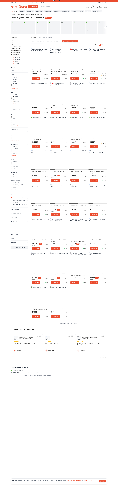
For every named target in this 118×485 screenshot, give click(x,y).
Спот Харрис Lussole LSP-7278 (58, 273)
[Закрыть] (116, 1)
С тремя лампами (15, 44)
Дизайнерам (43, 2)
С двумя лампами (15, 42)
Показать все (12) (14, 125)
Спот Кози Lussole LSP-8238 (96, 104)
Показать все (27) (14, 103)
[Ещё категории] (105, 27)
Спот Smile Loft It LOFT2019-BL (58, 308)
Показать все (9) (14, 205)
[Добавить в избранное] (48, 49)
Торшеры (74, 11)
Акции (15, 11)
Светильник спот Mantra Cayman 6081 (78, 206)
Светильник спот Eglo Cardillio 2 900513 (58, 240)
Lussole (46, 108)
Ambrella (46, 176)
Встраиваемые (65, 11)
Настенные (39, 11)
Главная (13, 14)
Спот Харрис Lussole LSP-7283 (58, 205)
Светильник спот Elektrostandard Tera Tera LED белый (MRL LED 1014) (58, 70)
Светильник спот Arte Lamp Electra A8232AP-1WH (38, 70)
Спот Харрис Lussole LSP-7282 (39, 273)
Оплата (33, 2)
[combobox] (62, 6)
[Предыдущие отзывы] (101, 356)
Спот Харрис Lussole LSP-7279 (39, 239)
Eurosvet (46, 142)
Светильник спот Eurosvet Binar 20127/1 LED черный (97, 172)
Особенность (34, 37)
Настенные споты (15, 54)
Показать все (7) (14, 140)
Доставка (29, 2)
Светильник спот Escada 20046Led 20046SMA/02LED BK (39, 308)
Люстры (22, 11)
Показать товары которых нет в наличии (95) (68, 323)
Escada (85, 244)
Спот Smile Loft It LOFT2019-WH (58, 138)
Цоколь (45, 37)
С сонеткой (49, 41)
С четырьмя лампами (16, 46)
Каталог (18, 14)
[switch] (100, 45)
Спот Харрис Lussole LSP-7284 (97, 273)
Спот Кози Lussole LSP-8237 (38, 104)
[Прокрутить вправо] (106, 11)
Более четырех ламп (16, 48)
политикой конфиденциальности (74, 480)
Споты (81, 11)
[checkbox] (11, 57)
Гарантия (23, 2)
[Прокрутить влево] (104, 11)
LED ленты (95, 11)
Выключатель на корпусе (38, 41)
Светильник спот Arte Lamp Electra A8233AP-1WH (96, 70)
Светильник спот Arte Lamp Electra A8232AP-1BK (76, 138)
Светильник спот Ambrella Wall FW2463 (39, 172)
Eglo (66, 244)
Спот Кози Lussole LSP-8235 (76, 171)
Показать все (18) (14, 191)
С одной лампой (14, 40)
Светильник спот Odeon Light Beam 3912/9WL (77, 70)
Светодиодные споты (16, 50)
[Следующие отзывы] (104, 356)
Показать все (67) (14, 88)
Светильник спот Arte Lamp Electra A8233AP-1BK (76, 104)
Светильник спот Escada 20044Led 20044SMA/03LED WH (78, 240)
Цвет (40, 37)
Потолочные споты (15, 52)
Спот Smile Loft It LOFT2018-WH (97, 239)
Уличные (88, 11)
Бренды (50, 37)
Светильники (30, 11)
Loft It (66, 142)
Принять (102, 481)
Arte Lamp (46, 74)
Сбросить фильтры (20, 247)
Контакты (38, 2)
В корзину (36, 78)
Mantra (85, 210)
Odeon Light (84, 74)
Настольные (48, 11)
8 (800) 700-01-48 (102, 2)
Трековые (56, 11)
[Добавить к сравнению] (48, 52)
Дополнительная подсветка (69, 41)
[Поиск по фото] (80, 6)
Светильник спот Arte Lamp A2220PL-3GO (57, 172)
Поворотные (57, 41)
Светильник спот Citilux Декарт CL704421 (58, 104)
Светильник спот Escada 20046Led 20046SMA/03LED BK (77, 274)
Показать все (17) (14, 155)
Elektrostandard (64, 74)
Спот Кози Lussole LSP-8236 (96, 138)
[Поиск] (82, 6)
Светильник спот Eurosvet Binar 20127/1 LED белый (39, 138)
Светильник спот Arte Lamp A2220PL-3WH (96, 206)
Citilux (66, 108)
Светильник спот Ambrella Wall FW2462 (39, 206)
